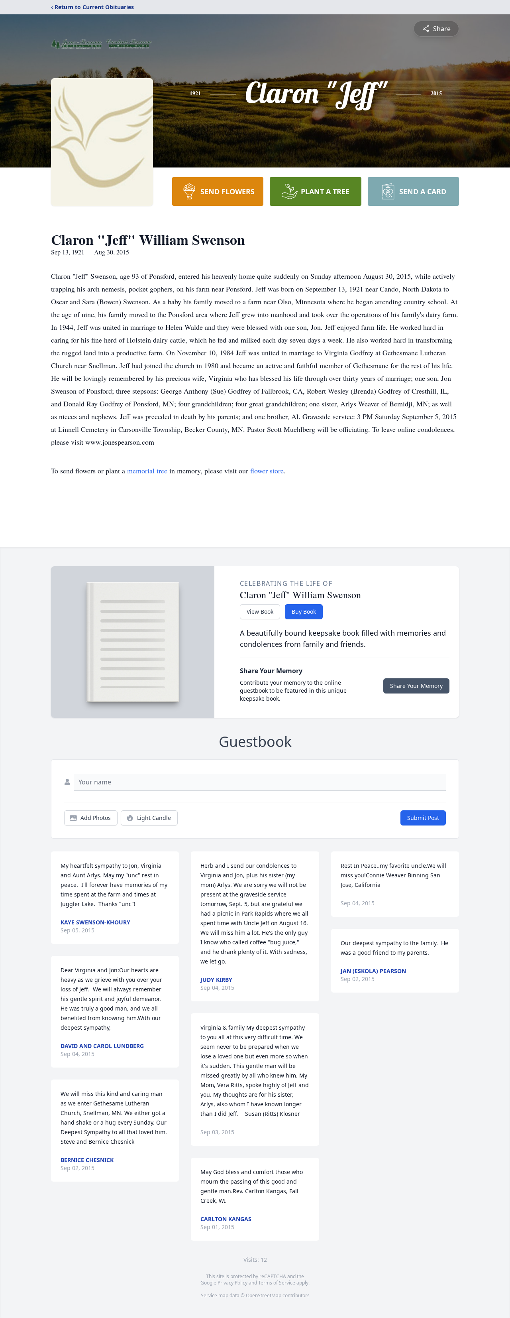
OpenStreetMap (263, 1295)
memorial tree (147, 470)
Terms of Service (276, 1282)
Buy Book (304, 611)
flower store (267, 470)
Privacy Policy (232, 1282)
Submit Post (423, 818)
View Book (260, 611)
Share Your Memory (416, 686)
